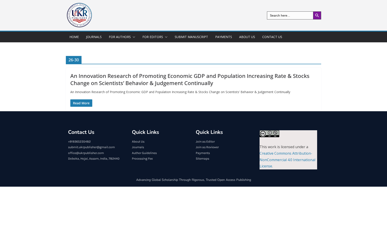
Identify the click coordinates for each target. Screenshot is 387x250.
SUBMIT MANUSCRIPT (191, 37)
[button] (133, 37)
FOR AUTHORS (120, 37)
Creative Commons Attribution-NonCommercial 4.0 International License (287, 160)
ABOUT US (247, 37)
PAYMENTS (223, 37)
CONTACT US (272, 37)
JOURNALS (94, 37)
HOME (74, 37)
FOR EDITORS (152, 37)
